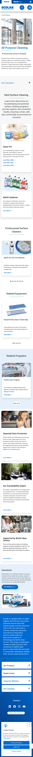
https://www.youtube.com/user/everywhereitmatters (24, 706)
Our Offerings (6, 15)
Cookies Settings (16, 751)
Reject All (16, 747)
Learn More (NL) (8, 163)
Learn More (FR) (8, 165)
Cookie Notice (6, 738)
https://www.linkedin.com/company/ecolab (10, 706)
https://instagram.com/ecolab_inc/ (19, 706)
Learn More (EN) (8, 160)
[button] (22, 7)
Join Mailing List (9, 587)
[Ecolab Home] (7, 8)
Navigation (7, 83)
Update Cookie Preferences (16, 713)
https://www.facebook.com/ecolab (14, 706)
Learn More (7, 210)
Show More (7, 272)
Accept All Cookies (16, 742)
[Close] (29, 724)
